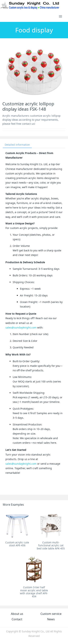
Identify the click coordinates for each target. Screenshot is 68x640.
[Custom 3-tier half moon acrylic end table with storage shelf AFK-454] (34, 569)
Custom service (50, 614)
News (51, 619)
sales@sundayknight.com (20, 327)
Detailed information (17, 144)
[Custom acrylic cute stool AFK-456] (17, 524)
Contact (17, 619)
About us (17, 614)
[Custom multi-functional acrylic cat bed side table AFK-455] (50, 524)
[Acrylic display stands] (30, 5)
